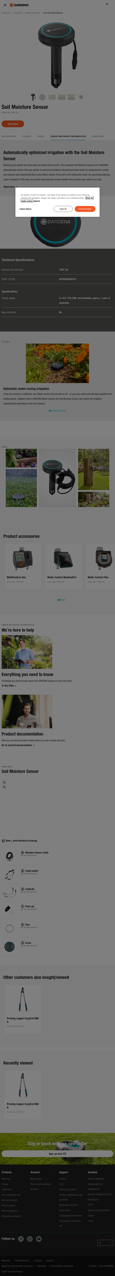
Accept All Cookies (85, 209)
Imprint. (37, 201)
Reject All (63, 209)
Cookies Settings (25, 209)
